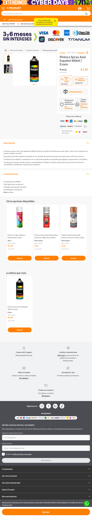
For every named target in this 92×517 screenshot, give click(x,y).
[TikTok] (62, 406)
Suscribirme (46, 460)
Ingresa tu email (7, 443)
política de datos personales (22, 454)
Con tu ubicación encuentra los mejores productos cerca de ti (44, 22)
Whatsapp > (46, 396)
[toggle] (3, 8)
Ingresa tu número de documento (12, 433)
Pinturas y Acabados (16, 50)
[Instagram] (41, 407)
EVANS (62, 53)
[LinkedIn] (55, 406)
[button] (79, 8)
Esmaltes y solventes (32, 50)
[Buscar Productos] (86, 13)
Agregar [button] (46, 512)
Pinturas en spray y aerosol (50, 50)
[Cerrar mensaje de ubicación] (55, 21)
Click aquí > (61, 355)
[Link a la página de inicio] (6, 50)
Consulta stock (75, 91)
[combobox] (46, 13)
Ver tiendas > (24, 378)
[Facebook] (48, 407)
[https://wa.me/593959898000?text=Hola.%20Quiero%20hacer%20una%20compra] (87, 504)
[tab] (46, 143)
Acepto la (19, 454)
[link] (20, 232)
